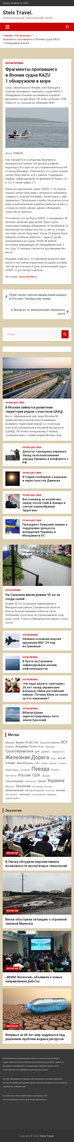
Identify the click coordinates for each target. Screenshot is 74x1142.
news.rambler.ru (28, 276)
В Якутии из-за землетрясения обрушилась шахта (38, 311)
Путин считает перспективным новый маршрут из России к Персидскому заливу (38, 296)
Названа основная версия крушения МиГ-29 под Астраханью (41, 642)
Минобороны (25, 763)
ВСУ (64, 742)
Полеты (55, 770)
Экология (23, 786)
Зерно (53, 758)
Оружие (53, 763)
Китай (61, 758)
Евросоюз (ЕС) (58, 752)
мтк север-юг (11, 794)
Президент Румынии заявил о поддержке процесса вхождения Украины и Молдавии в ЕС (44, 530)
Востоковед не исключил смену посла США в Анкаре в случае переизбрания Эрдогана (43, 504)
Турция (41, 781)
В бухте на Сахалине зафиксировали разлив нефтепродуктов (39, 664)
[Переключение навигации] (7, 27)
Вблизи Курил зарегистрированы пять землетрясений (40, 716)
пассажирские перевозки (44, 794)
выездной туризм (34, 790)
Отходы (62, 763)
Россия (24, 775)
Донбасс (45, 751)
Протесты (11, 775)
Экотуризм (37, 786)
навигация (24, 794)
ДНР (37, 751)
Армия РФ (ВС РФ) (27, 742)
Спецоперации (14, 781)
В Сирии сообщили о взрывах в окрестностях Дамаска (44, 478)
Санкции (46, 776)
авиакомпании (14, 790)
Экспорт (48, 786)
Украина (55, 780)
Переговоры (11, 770)
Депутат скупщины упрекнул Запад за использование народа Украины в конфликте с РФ (45, 457)
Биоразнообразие (49, 742)
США (36, 775)
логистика (50, 790)
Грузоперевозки (19, 751)
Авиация (9, 742)
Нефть (45, 763)
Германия (50, 746)
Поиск (65, 334)
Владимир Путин (25, 746)
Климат (10, 763)
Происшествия (14, 402)
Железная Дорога (27, 757)
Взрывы (9, 746)
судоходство (12, 798)
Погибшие (25, 770)
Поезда (40, 769)
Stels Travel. (18, 12)
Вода (41, 746)
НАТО (37, 763)
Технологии (30, 781)
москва (60, 790)
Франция (9, 786)
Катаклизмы (14, 63)
